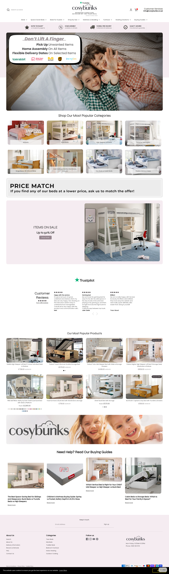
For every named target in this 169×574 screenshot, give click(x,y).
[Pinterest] (97, 539)
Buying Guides (140, 20)
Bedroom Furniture (52, 548)
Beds (23, 20)
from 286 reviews (42, 303)
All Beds (26, 142)
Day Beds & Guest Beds (104, 171)
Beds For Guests (56, 20)
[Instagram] (90, 539)
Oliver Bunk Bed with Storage (104, 401)
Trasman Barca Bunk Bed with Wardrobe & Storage (64, 401)
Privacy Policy (21, 566)
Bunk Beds (65, 142)
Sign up (106, 524)
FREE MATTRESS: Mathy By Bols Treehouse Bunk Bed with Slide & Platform (24, 402)
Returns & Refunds (12, 548)
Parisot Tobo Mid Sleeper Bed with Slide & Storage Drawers (104, 365)
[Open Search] (8, 10)
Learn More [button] (63, 570)
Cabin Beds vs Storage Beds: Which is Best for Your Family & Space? (141, 497)
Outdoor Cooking (52, 554)
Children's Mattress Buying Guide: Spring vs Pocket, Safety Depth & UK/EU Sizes (64, 497)
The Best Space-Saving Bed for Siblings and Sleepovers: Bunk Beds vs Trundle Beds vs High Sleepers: (24, 499)
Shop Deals (45, 237)
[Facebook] (87, 539)
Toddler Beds (50, 545)
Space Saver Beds (38, 20)
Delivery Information (13, 545)
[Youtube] (94, 539)
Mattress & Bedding (90, 20)
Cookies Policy (29, 566)
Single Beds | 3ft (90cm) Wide (26, 171)
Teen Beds (49, 539)
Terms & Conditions (11, 566)
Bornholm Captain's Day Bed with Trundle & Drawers (144, 401)
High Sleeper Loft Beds (104, 142)
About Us (9, 542)
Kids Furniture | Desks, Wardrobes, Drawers (64, 170)
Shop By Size (73, 20)
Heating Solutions (122, 20)
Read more (12, 505)
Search (8, 539)
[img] (42, 301)
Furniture (106, 20)
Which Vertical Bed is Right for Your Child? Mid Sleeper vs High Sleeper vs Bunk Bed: (104, 485)
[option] (84, 72)
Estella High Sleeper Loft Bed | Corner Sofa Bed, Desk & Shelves (25, 365)
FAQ (7, 551)
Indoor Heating (51, 551)
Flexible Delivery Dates (143, 171)
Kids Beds (49, 542)
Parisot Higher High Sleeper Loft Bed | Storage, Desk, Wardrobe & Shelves (144, 365)
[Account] (131, 10)
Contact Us (10, 554)
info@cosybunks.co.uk (153, 11)
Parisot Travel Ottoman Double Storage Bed (64, 364)
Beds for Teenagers (143, 142)
